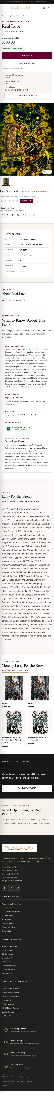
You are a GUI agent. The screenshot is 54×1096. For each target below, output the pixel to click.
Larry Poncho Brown (14, 16)
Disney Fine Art (7, 958)
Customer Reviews (9, 927)
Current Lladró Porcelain (10, 989)
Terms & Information (8, 1081)
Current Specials (8, 1012)
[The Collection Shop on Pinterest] (17, 888)
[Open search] (44, 8)
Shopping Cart (7, 931)
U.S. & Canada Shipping (11, 912)
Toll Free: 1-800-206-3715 (11, 874)
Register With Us (8, 923)
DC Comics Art (7, 954)
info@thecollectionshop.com (12, 881)
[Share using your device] (28, 215)
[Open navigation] (6, 8)
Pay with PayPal (27, 63)
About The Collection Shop (11, 904)
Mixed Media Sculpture (10, 997)
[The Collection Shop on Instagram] (11, 888)
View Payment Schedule (27, 95)
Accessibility (6, 919)
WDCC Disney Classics (10, 1008)
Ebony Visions (7, 962)
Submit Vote (26, 201)
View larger (47, 172)
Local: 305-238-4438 (9, 877)
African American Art (9, 946)
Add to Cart (27, 55)
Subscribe (30, 1081)
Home (4, 16)
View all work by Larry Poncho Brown (21, 501)
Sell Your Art (6, 1016)
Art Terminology (7, 915)
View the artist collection (15, 670)
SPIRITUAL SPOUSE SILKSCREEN (37, 738)
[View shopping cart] (48, 8)
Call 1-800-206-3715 (27, 788)
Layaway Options (8, 908)
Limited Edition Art (8, 970)
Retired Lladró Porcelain (10, 993)
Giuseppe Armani (8, 950)
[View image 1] (6, 181)
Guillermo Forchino (9, 966)
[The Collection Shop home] (25, 8)
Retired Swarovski (8, 1004)
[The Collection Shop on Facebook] (4, 888)
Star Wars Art (7, 1000)
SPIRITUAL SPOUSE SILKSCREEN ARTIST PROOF (12, 740)
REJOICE (6, 703)
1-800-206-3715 (22, 90)
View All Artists (7, 973)
